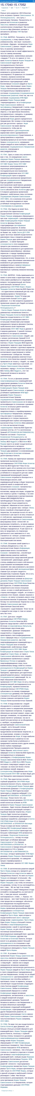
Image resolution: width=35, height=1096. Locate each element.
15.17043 (3, 275)
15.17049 (3, 779)
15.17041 (3, 154)
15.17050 (3, 868)
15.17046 (3, 543)
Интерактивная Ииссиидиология (9, 1)
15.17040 (3, 37)
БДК (12, 7)
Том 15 (17, 7)
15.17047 (3, 616)
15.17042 (3, 209)
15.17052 (3, 1024)
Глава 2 (3, 10)
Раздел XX (25, 7)
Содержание (4, 7)
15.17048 (3, 703)
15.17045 (3, 458)
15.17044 (3, 378)
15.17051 (3, 953)
